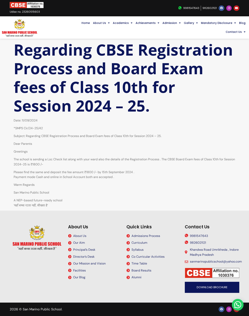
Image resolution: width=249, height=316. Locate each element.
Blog (242, 23)
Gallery (189, 23)
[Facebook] (221, 8)
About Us (99, 23)
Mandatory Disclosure (216, 23)
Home (86, 23)
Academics (121, 23)
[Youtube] (236, 8)
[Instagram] (229, 8)
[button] (238, 305)
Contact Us (234, 32)
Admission (169, 23)
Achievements (146, 23)
